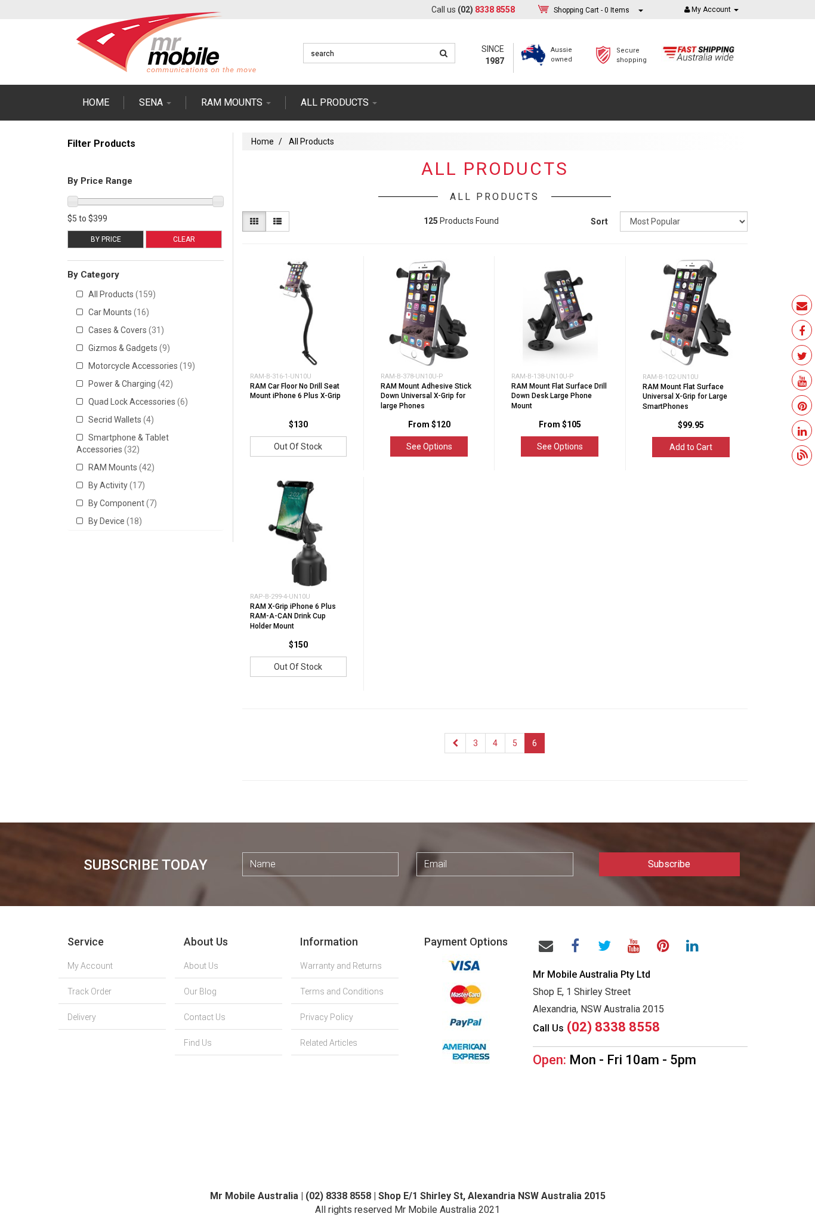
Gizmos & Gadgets (129, 348)
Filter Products (101, 143)
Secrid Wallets (121, 419)
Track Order (89, 991)
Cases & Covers (126, 330)
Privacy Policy (326, 1017)
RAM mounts (233, 102)
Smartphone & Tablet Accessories (122, 443)
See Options (429, 446)
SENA (152, 102)
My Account (90, 966)
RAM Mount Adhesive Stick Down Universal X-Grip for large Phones (426, 396)
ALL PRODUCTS (336, 102)
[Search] (443, 53)
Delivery (81, 1017)
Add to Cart (690, 447)
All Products (122, 294)
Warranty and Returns (341, 966)
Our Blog (200, 991)
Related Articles (328, 1043)
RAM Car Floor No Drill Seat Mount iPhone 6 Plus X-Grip (295, 391)
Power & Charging (130, 384)
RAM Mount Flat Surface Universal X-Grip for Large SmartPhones (685, 397)
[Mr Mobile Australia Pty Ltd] (166, 38)
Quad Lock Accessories (138, 401)
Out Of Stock (298, 446)
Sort (599, 221)
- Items (591, 10)
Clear (184, 239)
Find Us (198, 1043)
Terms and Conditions (342, 991)
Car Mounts (118, 312)
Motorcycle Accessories (141, 366)
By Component (122, 503)
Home (95, 102)
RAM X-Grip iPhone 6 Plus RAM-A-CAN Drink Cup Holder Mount (293, 616)
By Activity (116, 485)
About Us (201, 966)
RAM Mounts (121, 467)
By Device (115, 521)
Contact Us (205, 1017)
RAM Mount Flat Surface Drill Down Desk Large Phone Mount (559, 396)
